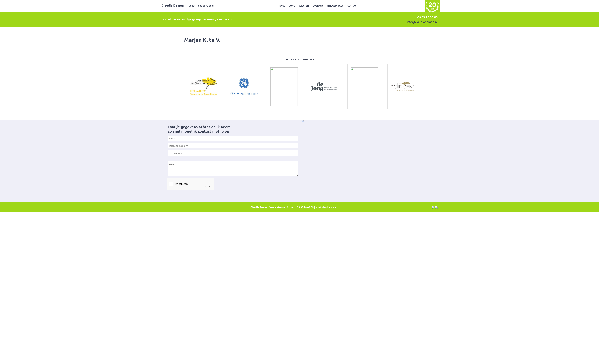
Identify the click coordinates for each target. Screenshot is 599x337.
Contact (352, 5)
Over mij (318, 5)
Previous (180, 86)
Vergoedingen (335, 5)
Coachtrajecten (299, 5)
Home (281, 5)
